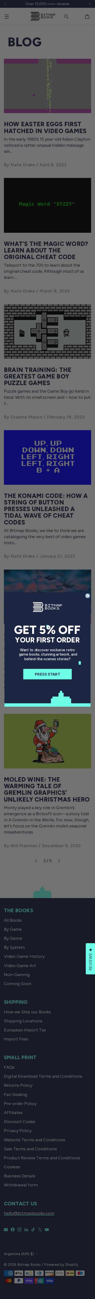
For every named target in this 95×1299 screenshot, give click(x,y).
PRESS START (47, 674)
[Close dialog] (88, 596)
